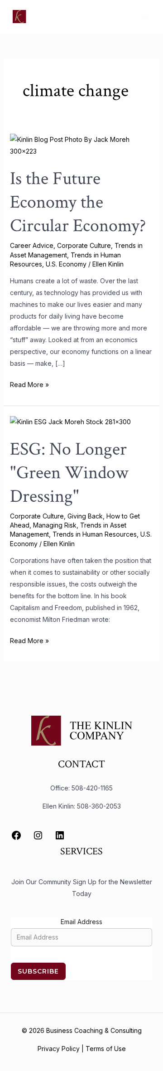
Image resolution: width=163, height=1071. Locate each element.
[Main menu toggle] (144, 16)
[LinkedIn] (59, 835)
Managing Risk (55, 525)
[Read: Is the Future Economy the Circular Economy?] (81, 145)
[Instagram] (38, 835)
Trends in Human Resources (95, 534)
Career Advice (31, 245)
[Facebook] (16, 835)
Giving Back (85, 516)
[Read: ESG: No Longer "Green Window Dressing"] (70, 421)
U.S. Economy (66, 264)
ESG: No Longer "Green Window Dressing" (69, 472)
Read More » (29, 383)
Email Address (81, 922)
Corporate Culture (84, 245)
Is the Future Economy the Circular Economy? (78, 202)
